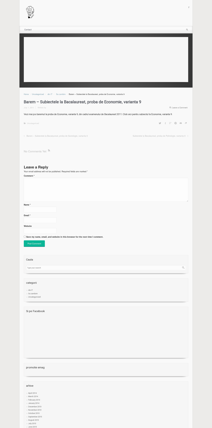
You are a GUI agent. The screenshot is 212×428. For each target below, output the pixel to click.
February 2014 (34, 400)
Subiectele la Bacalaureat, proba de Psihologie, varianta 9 (159, 135)
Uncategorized (38, 94)
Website (28, 226)
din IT (50, 94)
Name (27, 204)
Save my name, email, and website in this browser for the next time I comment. (64, 236)
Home (26, 94)
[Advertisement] (106, 59)
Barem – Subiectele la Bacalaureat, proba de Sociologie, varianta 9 (57, 135)
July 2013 (32, 423)
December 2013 (34, 407)
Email (27, 215)
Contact (28, 30)
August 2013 (33, 420)
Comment (29, 175)
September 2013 (35, 417)
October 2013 (34, 413)
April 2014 (32, 393)
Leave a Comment (179, 107)
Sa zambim (61, 94)
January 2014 (33, 403)
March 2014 (33, 396)
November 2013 (34, 410)
